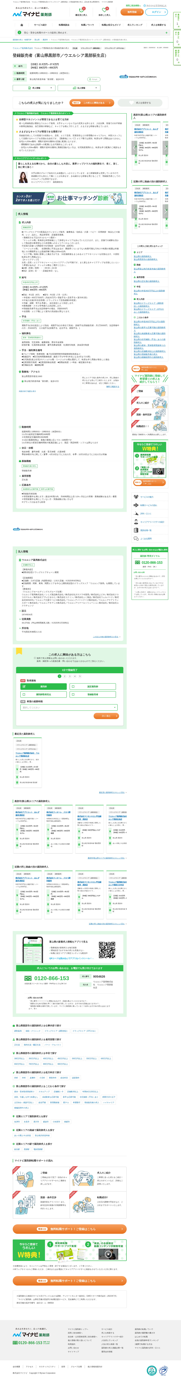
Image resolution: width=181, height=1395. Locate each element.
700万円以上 (34, 1064)
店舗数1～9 (58, 1092)
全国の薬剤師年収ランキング (147, 1340)
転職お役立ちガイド (111, 25)
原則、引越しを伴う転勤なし (26, 1097)
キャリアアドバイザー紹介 (112, 1337)
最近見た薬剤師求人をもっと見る (112, 792)
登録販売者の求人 (29, 466)
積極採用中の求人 (21, 1108)
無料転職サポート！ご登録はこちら (67, 1229)
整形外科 (52, 1078)
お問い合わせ (73, 1348)
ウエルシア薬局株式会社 (23, 48)
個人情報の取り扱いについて (80, 1340)
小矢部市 (56, 1122)
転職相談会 (64, 25)
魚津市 (17, 1122)
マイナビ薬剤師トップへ (78, 1329)
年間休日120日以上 (90, 1092)
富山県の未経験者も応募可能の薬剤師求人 (149, 335)
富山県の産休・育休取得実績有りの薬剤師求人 (149, 346)
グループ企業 (76, 1367)
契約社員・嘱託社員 (32, 1045)
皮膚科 (32, 1078)
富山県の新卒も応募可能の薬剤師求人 (149, 329)
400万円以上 (48, 1058)
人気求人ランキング (109, 1340)
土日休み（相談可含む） (24, 1102)
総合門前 (42, 1102)
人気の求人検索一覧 (109, 1344)
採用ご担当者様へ (133, 5)
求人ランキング (135, 25)
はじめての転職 (141, 1337)
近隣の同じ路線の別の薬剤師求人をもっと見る (107, 924)
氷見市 (26, 1122)
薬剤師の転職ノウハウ (144, 1329)
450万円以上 (63, 1058)
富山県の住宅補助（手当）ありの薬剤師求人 (149, 340)
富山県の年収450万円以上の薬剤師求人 (149, 292)
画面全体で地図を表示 (27, 391)
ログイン (156, 12)
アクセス (94, 79)
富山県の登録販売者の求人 (146, 354)
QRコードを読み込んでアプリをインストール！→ (71, 958)
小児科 (42, 1078)
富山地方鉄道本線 (42, 1135)
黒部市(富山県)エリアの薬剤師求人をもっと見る (106, 858)
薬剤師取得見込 (43, 694)
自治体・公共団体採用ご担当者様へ (82, 1337)
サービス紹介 (40, 25)
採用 (63, 1367)
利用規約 (71, 1344)
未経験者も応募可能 (30, 489)
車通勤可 (76, 1102)
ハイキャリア (108, 1102)
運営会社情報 (106, 1352)
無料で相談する (112, 386)
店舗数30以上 (28, 565)
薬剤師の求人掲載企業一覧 (112, 1348)
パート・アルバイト (53, 1045)
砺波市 (46, 1122)
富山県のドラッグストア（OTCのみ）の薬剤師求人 (149, 310)
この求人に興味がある (89, 103)
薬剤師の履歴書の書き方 (145, 1333)
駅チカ (66, 1102)
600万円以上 (106, 1058)
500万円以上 (77, 1058)
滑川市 (36, 1122)
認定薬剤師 (93, 686)
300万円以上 (19, 1058)
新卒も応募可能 (47, 489)
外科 (24, 1078)
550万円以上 (91, 1058)
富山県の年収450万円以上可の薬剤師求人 (149, 323)
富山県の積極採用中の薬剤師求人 (148, 357)
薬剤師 (43, 686)
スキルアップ (44, 1092)
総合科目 (64, 1078)
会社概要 (16, 1367)
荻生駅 (17, 1149)
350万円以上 (34, 1058)
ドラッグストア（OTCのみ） (85, 1031)
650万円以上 (19, 1064)
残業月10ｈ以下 (108, 1097)
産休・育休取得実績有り (32, 338)
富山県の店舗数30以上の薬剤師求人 (150, 351)
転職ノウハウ (87, 25)
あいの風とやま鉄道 (22, 1135)
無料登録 (132, 12)
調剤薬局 (18, 1031)
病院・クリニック (33, 1031)
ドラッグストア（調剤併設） (56, 1031)
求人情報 (36, 88)
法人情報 (81, 88)
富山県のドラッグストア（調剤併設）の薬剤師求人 (148, 304)
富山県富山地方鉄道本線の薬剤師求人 (149, 270)
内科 (16, 1078)
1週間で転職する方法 (143, 1344)
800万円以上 (48, 1064)
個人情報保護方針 (95, 1367)
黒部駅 (26, 1149)
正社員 (17, 1045)
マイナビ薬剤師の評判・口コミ (147, 1348)
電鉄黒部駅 (38, 1149)
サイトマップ (73, 1352)
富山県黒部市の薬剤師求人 (146, 259)
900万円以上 (63, 1064)
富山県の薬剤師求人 (143, 256)
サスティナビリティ (47, 1367)
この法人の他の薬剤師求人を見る (105, 637)
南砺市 (67, 1122)
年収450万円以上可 (30, 282)
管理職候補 (54, 1102)
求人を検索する (158, 25)
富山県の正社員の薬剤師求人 (147, 281)
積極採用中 (27, 227)
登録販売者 (93, 694)
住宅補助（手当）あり (31, 321)
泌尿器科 (75, 1078)
